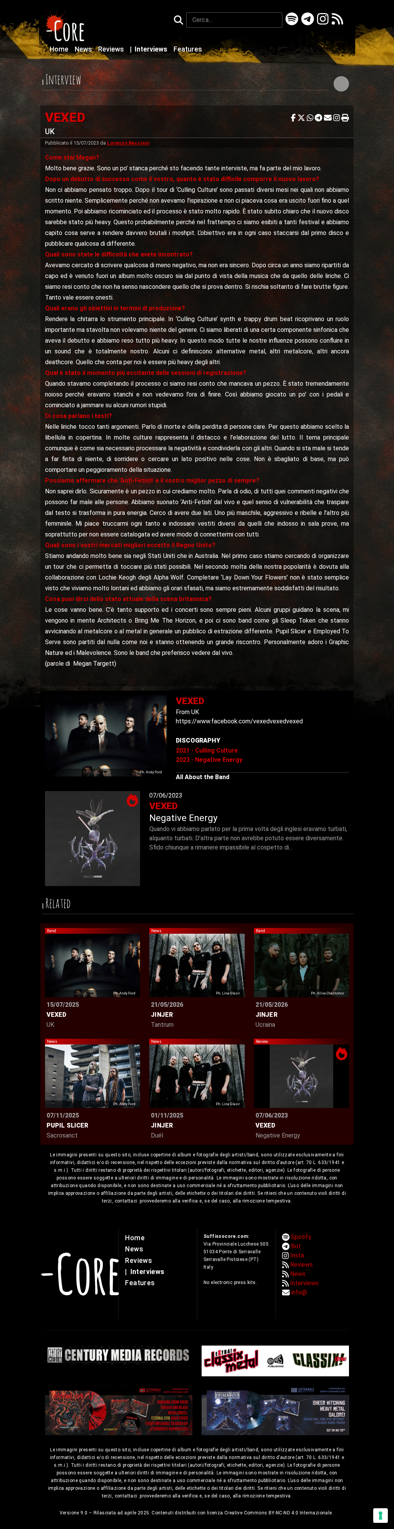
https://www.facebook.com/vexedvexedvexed (239, 721)
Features (188, 49)
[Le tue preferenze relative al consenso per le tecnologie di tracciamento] (380, 1515)
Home (60, 49)
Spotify (301, 1237)
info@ (299, 1292)
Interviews (149, 49)
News (84, 49)
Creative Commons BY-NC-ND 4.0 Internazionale (278, 1513)
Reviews (111, 49)
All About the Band (202, 777)
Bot (296, 1246)
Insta (297, 1255)
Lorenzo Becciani (128, 143)
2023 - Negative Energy (209, 759)
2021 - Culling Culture (207, 750)
